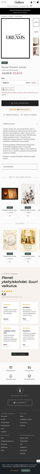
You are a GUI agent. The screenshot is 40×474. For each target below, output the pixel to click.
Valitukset (22, 453)
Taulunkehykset (5, 422)
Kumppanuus (23, 422)
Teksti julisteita (14, 70)
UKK (21, 444)
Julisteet (3, 419)
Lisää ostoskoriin (21, 103)
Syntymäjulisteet (5, 425)
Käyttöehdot (4, 447)
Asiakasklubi (23, 447)
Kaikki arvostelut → (20, 354)
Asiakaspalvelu (24, 441)
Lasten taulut (5, 70)
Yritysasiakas (23, 450)
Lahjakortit (21, 402)
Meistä (21, 416)
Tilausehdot (4, 444)
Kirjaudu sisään (24, 438)
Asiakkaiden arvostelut (26, 419)
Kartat (2, 428)
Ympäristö (22, 425)
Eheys (2, 450)
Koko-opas (8, 89)
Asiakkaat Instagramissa (7, 441)
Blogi (2, 438)
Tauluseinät (4, 416)
